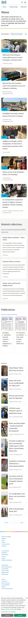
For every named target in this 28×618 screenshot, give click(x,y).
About (3, 579)
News (3, 540)
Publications (5, 565)
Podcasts (4, 546)
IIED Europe (5, 574)
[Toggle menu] (25, 2)
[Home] (4, 2)
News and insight (6, 536)
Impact (3, 558)
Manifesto (4, 552)
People (3, 586)
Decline (7, 615)
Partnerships (5, 554)
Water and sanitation (16, 34)
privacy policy (10, 609)
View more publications (9, 314)
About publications (7, 567)
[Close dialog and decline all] (27, 597)
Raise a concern (6, 583)
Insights (4, 538)
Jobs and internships (7, 588)
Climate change (13, 6)
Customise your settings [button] (8, 612)
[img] (25, 335)
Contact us (4, 581)
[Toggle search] (22, 2)
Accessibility (5, 568)
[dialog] (14, 607)
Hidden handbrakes (7, 560)
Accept (20, 615)
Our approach (5, 550)
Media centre (5, 572)
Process (4, 556)
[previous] (2, 335)
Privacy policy (5, 570)
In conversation (6, 544)
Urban (4, 6)
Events (3, 542)
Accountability (5, 584)
